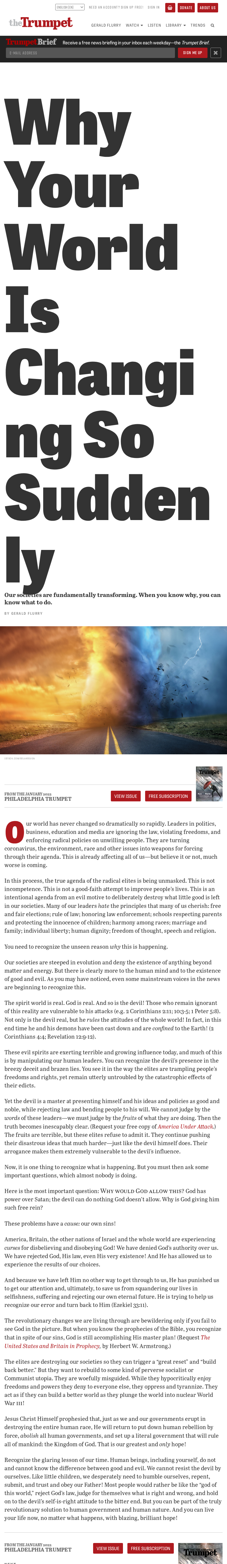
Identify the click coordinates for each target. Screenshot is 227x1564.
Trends (198, 25)
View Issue (125, 796)
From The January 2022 (27, 794)
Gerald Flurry (106, 25)
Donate (186, 7)
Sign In (154, 7)
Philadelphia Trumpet (38, 798)
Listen (154, 25)
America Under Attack (185, 1126)
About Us (208, 7)
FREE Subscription (168, 796)
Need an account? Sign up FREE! (116, 7)
